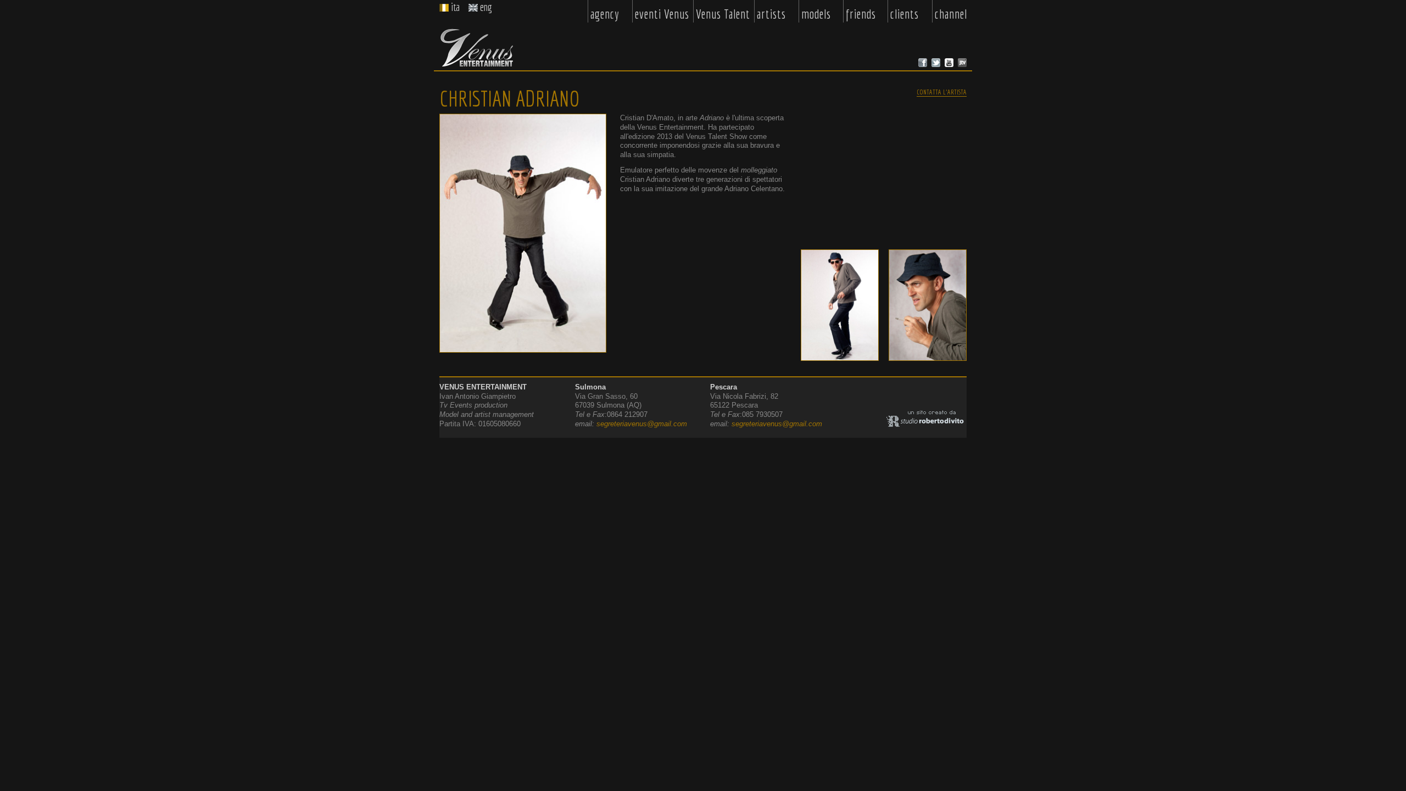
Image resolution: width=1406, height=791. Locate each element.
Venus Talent (723, 14)
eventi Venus (662, 14)
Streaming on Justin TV (962, 62)
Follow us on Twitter (935, 62)
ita (455, 7)
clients (904, 14)
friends (861, 14)
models (816, 14)
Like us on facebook (922, 62)
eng (486, 7)
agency (605, 14)
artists (771, 14)
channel (951, 14)
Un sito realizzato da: (926, 418)
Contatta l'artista (942, 91)
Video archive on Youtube (949, 62)
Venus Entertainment (476, 48)
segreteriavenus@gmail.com (641, 424)
